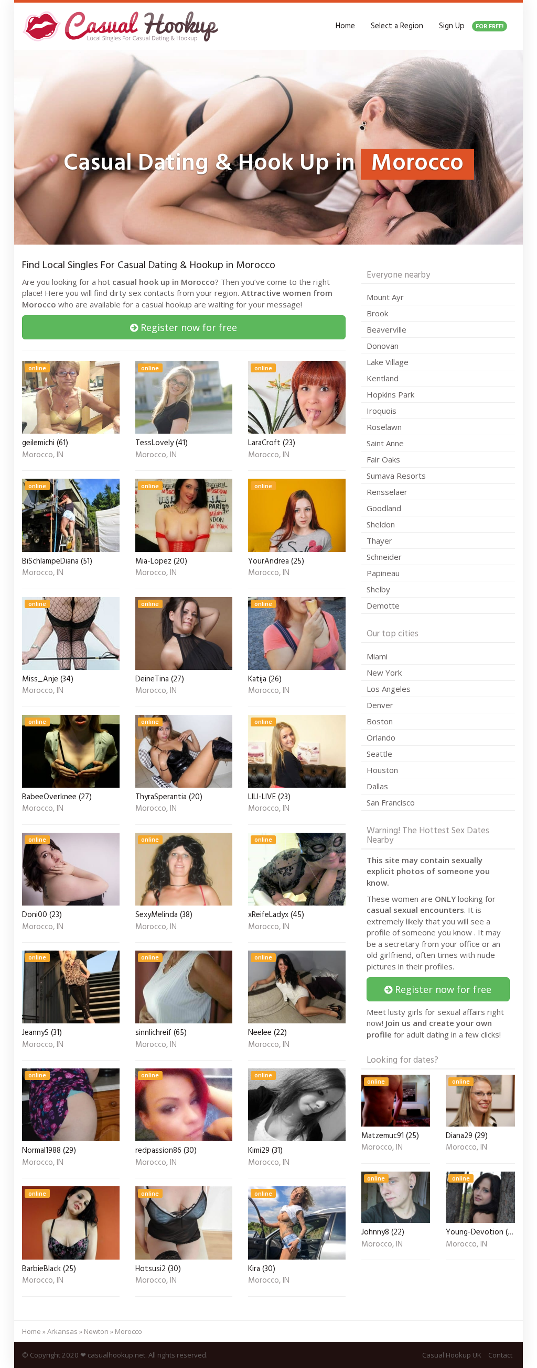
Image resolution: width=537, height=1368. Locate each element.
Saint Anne (385, 443)
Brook (377, 313)
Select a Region (397, 26)
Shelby (378, 589)
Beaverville (386, 329)
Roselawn (384, 427)
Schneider (384, 556)
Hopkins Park (390, 394)
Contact (500, 1355)
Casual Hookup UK (451, 1355)
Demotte (383, 605)
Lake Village (388, 362)
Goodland (384, 508)
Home (345, 26)
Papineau (383, 573)
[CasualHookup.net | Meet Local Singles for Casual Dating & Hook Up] (122, 26)
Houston (382, 770)
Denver (380, 705)
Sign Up (471, 26)
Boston (380, 721)
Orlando (381, 737)
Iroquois (381, 410)
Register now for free (187, 327)
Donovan (383, 345)
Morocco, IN (42, 455)
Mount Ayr (385, 297)
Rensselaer (387, 492)
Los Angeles (389, 688)
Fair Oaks (383, 459)
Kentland (383, 378)
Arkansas (62, 1331)
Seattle (379, 753)
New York (384, 672)
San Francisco (391, 802)
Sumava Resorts (396, 475)
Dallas (377, 786)
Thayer (379, 540)
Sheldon (381, 524)
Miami (377, 656)
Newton (96, 1331)
